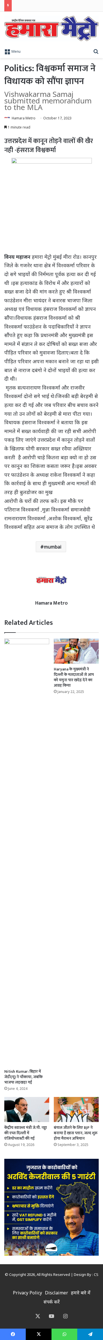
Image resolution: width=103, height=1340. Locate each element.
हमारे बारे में (80, 1293)
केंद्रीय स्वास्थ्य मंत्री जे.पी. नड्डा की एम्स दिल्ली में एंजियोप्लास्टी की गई (25, 1133)
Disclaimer (56, 1293)
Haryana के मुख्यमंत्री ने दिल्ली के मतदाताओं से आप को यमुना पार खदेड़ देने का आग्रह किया (74, 677)
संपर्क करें (51, 1302)
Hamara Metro (23, 118)
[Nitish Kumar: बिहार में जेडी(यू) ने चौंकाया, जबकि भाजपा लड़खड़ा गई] (26, 852)
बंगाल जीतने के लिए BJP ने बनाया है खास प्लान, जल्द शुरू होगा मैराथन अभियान (76, 1133)
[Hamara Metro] (51, 28)
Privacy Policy (27, 1293)
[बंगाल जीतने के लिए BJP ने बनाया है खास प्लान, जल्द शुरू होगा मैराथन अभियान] (76, 1109)
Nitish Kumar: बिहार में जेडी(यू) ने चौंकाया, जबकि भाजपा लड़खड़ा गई (23, 1077)
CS (96, 1274)
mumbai (53, 547)
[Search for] (96, 51)
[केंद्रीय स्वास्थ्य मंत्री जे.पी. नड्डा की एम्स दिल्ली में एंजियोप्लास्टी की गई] (26, 1109)
